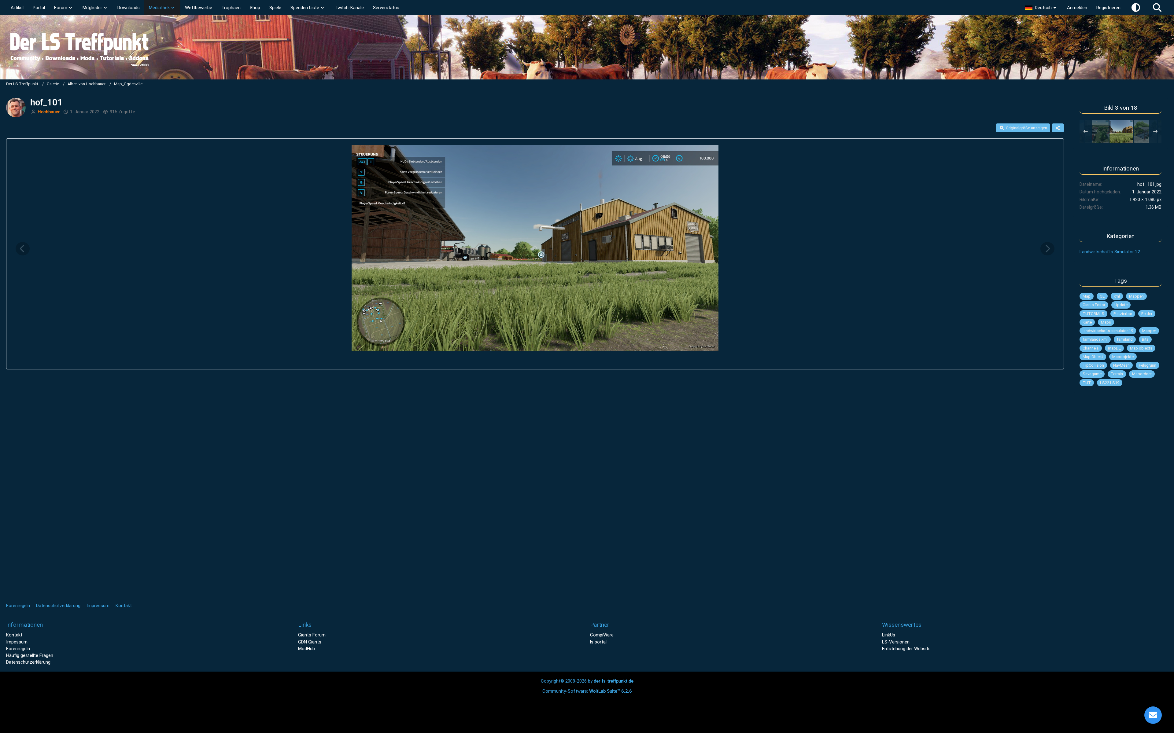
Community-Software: (587, 691)
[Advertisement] (1120, 493)
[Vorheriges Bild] (23, 248)
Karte (1087, 322)
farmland (1125, 339)
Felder (1146, 313)
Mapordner (1142, 374)
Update (1121, 304)
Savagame (1092, 374)
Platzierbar (1122, 313)
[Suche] (1157, 7)
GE (1102, 296)
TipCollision (1093, 365)
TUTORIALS (1093, 313)
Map (1087, 296)
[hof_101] (1121, 131)
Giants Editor (1094, 304)
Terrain (1117, 374)
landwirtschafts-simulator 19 (1108, 330)
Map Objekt (1093, 356)
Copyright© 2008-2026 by (587, 681)
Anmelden (1077, 7)
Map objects (1141, 348)
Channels (1091, 348)
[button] (1041, 7)
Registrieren (1108, 7)
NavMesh (1121, 365)
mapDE (1114, 348)
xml (1117, 296)
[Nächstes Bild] (1047, 248)
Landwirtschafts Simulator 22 (1110, 252)
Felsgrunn (1147, 365)
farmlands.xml (1095, 339)
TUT (1087, 382)
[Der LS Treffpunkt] (587, 47)
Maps (1106, 322)
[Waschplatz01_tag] (1145, 131)
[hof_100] (1097, 131)
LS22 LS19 (1109, 382)
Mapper (1149, 330)
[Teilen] (1058, 127)
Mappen (1136, 296)
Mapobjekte (1123, 356)
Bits (1145, 339)
